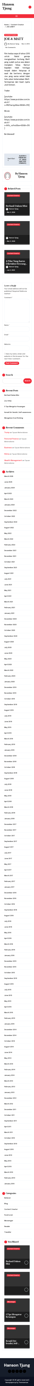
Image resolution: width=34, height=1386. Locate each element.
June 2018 (8, 790)
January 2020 (9, 682)
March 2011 (8, 1132)
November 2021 (10, 556)
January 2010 (9, 1184)
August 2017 (9, 847)
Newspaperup (10, 1382)
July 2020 (8, 647)
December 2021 (10, 550)
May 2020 (8, 659)
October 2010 (9, 1138)
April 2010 (8, 1166)
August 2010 (9, 1149)
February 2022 (9, 545)
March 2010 (8, 1172)
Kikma (6, 454)
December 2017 (10, 824)
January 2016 (9, 955)
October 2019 (9, 699)
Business (8, 448)
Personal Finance (11, 439)
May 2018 (7, 796)
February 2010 (9, 1178)
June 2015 (8, 995)
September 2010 (10, 1144)
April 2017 (7, 870)
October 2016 (9, 904)
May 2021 (7, 590)
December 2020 (10, 619)
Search (9, 375)
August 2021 (9, 573)
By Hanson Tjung (13, 44)
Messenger (8, 1221)
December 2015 (10, 961)
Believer (7, 1198)
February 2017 (9, 881)
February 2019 (9, 744)
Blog (6, 1204)
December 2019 (10, 687)
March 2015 (8, 1012)
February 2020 (9, 676)
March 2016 (8, 944)
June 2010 (8, 1155)
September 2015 (10, 978)
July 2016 (7, 921)
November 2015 (10, 967)
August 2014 (9, 1047)
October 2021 (9, 562)
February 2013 (9, 1087)
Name (7, 325)
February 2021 (9, 607)
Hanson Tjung (8, 6)
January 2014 (9, 1075)
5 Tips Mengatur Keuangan (14, 406)
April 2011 (7, 1127)
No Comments (10, 47)
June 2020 (8, 653)
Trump (6, 432)
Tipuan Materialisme (20, 432)
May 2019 (7, 727)
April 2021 (7, 596)
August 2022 (9, 528)
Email (6, 335)
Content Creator (11, 35)
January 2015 (9, 1024)
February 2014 (9, 1069)
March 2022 (8, 539)
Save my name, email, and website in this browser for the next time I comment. (16, 356)
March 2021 (8, 602)
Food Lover (8, 1215)
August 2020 (9, 642)
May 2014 (7, 1058)
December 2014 (10, 1029)
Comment (8, 297)
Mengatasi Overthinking (13, 418)
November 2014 (10, 1035)
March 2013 (8, 1081)
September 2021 (10, 567)
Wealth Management (13, 460)
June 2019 (8, 721)
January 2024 (9, 488)
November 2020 (10, 625)
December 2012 (10, 1098)
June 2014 (8, 1052)
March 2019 (8, 739)
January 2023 (9, 505)
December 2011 (10, 1109)
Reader (7, 1226)
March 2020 (8, 670)
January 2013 (9, 1092)
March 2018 (8, 807)
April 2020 (8, 664)
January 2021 (9, 613)
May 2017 (7, 864)
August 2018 (9, 779)
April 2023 (8, 493)
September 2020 (10, 636)
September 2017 (10, 841)
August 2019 (9, 710)
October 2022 (9, 516)
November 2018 (10, 761)
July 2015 (7, 990)
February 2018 (9, 813)
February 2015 (9, 1018)
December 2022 (10, 510)
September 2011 (10, 1121)
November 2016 (10, 898)
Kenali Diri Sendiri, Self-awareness (17, 412)
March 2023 (8, 499)
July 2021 (7, 579)
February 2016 (9, 950)
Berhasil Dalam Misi (16, 206)
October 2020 (9, 630)
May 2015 (7, 1001)
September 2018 (10, 773)
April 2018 (8, 801)
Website (7, 344)
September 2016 (10, 910)
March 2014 (8, 1064)
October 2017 (9, 836)
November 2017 (10, 830)
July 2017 (7, 853)
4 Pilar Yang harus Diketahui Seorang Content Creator (16, 264)
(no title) (7, 401)
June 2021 (8, 585)
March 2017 (8, 875)
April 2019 (7, 733)
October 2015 (9, 973)
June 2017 (8, 858)
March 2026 (8, 476)
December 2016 (10, 893)
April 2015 (7, 1007)
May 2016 (7, 933)
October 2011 (9, 1115)
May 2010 (7, 1161)
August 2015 (9, 984)
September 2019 (10, 704)
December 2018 (10, 756)
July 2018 (7, 784)
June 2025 (8, 482)
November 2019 (10, 693)
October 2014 (9, 1041)
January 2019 (9, 750)
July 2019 (7, 716)
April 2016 (7, 938)
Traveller (7, 1232)
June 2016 (8, 927)
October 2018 (9, 767)
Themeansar (23, 1382)
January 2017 (9, 887)
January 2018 (9, 819)
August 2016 (9, 915)
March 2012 (8, 1104)
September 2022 (10, 522)
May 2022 (7, 533)
